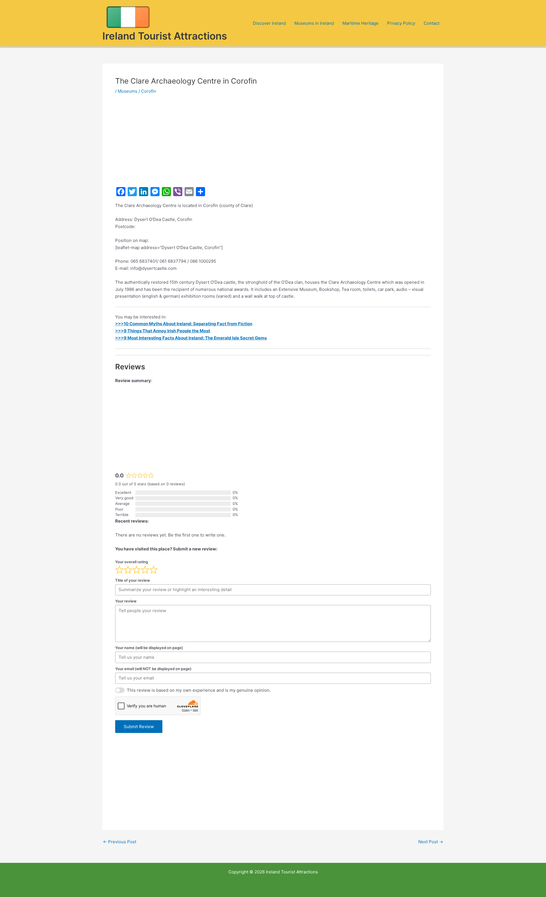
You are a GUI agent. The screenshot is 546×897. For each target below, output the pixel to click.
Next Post (430, 842)
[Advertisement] (273, 143)
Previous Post (119, 842)
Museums (127, 91)
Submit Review (139, 726)
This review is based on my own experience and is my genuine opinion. (198, 690)
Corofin (148, 91)
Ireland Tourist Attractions (164, 36)
